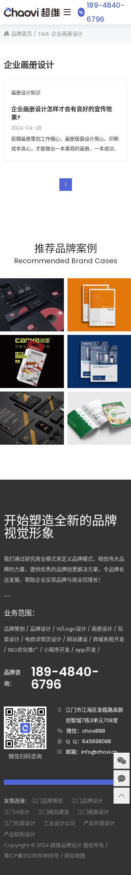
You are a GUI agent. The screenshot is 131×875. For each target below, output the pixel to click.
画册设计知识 (26, 92)
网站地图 (74, 855)
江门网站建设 (53, 812)
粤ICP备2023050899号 (31, 855)
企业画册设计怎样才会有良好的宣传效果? (61, 113)
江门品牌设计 (87, 800)
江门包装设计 (19, 823)
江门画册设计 (93, 812)
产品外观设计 (99, 823)
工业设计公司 (59, 823)
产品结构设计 (19, 834)
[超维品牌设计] (31, 12)
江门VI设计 (16, 812)
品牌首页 (21, 33)
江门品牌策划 (47, 800)
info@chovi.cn (99, 751)
